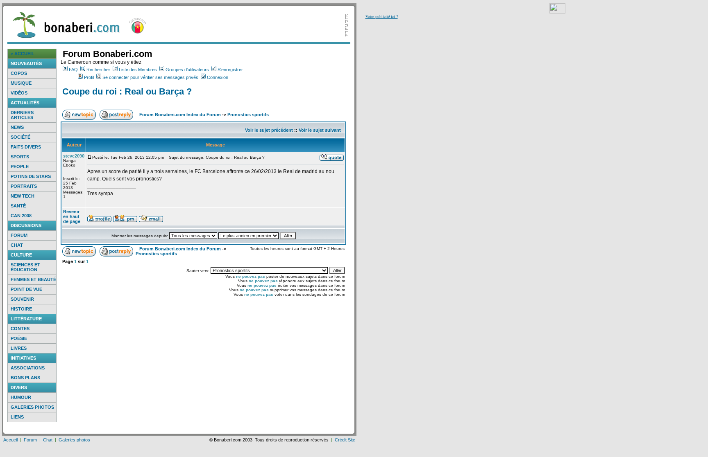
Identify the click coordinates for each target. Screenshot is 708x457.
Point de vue (26, 289)
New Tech (22, 196)
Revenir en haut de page (71, 216)
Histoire (21, 308)
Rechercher (98, 69)
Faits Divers (26, 146)
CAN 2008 (21, 215)
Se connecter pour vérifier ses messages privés (150, 77)
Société (20, 137)
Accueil (10, 439)
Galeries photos (32, 407)
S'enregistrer (230, 69)
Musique (21, 83)
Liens (17, 416)
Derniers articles (22, 115)
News (17, 127)
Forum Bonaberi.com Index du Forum (180, 114)
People (20, 166)
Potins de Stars (31, 176)
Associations (28, 367)
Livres (19, 348)
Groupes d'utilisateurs (187, 69)
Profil (89, 77)
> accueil (22, 53)
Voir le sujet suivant (320, 130)
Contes (20, 328)
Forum (19, 235)
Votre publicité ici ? (381, 16)
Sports (20, 156)
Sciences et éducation (25, 267)
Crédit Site (345, 439)
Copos (19, 73)
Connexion (217, 77)
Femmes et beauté (33, 279)
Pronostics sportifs (248, 114)
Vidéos (19, 92)
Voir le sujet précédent (269, 130)
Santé (18, 205)
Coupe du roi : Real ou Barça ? (127, 91)
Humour (21, 397)
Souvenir (22, 299)
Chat (17, 245)
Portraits (24, 186)
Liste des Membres (138, 69)
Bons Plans (25, 377)
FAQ (73, 69)
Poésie (19, 338)
